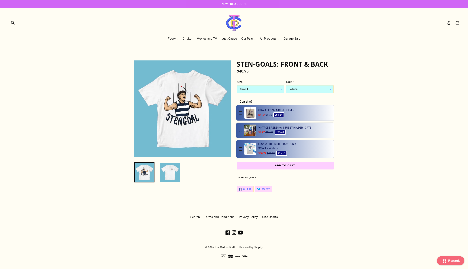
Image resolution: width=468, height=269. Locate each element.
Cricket (187, 38)
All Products (270, 38)
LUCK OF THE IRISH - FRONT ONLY (277, 143)
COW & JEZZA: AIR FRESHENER (276, 110)
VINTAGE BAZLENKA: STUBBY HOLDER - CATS (285, 127)
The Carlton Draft (225, 247)
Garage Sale (292, 38)
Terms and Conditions (219, 217)
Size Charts (270, 217)
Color (290, 82)
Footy (174, 38)
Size (240, 82)
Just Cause (229, 38)
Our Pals (249, 38)
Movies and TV (207, 38)
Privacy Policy (248, 217)
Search (195, 217)
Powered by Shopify (251, 247)
